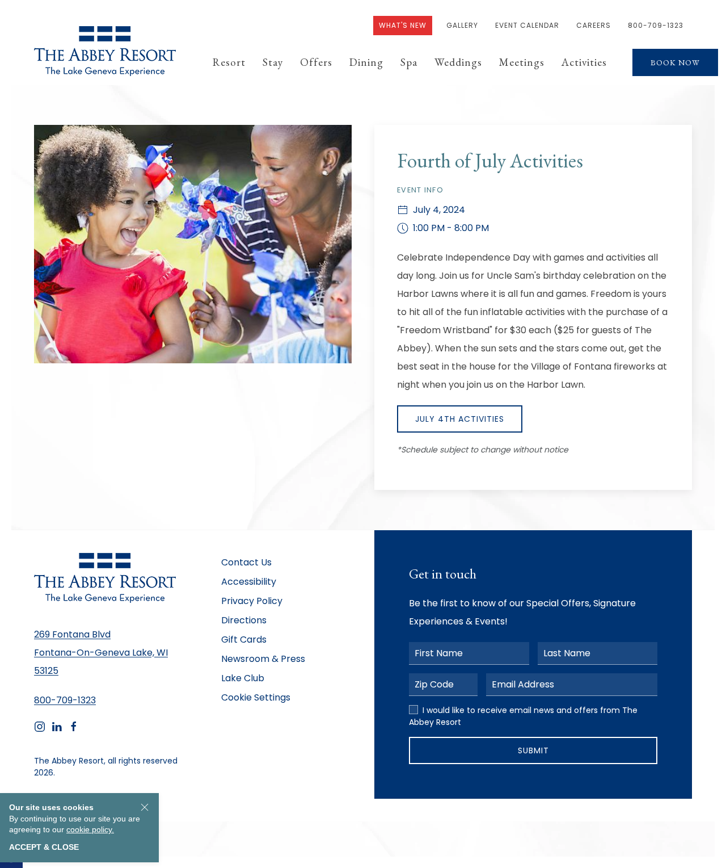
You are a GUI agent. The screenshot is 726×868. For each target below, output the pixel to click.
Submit (533, 750)
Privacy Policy (251, 600)
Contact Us (246, 562)
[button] (229, 62)
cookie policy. (90, 829)
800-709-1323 (655, 25)
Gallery (462, 25)
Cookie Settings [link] (255, 697)
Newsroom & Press (263, 658)
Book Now (675, 62)
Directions (244, 620)
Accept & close (44, 847)
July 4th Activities (459, 419)
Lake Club (242, 678)
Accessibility (248, 581)
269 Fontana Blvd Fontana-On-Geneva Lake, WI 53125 (101, 652)
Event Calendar (527, 25)
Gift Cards (244, 639)
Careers (593, 25)
